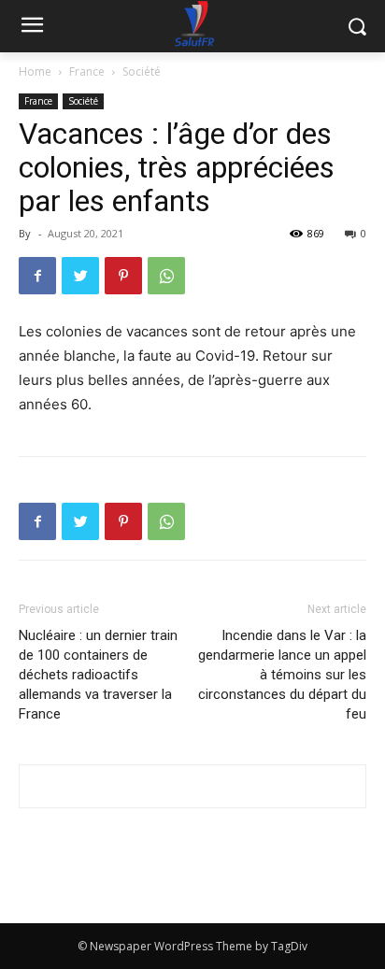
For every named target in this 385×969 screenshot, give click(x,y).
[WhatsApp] (166, 275)
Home (35, 71)
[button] (357, 26)
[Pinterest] (123, 275)
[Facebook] (37, 275)
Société (141, 71)
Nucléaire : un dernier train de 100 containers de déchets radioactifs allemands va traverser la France (98, 674)
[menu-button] (32, 27)
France (87, 71)
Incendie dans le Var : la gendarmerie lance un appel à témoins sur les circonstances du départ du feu (282, 674)
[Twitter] (80, 275)
